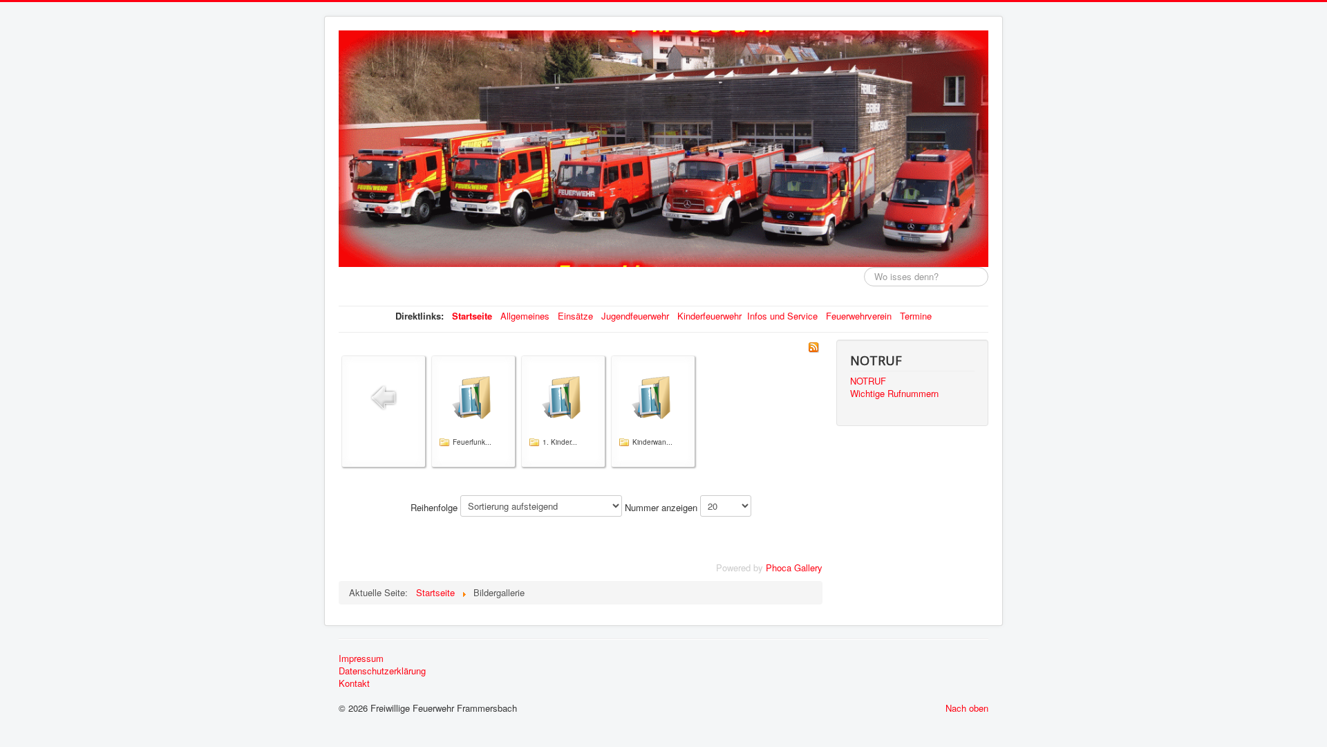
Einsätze (575, 315)
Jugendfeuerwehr (635, 315)
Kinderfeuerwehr (709, 315)
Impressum (361, 658)
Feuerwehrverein (859, 315)
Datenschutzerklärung (382, 671)
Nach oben (966, 707)
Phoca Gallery (794, 567)
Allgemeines (524, 315)
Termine (916, 315)
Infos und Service (782, 315)
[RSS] (813, 345)
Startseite (472, 315)
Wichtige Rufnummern (894, 393)
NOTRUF (868, 381)
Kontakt (354, 683)
